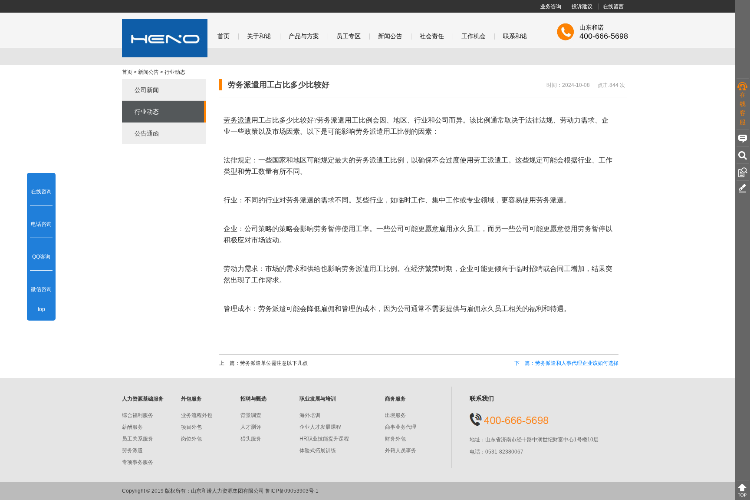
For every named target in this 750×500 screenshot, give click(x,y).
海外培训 (309, 415)
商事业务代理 (400, 427)
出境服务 (395, 415)
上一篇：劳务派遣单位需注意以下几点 (263, 363)
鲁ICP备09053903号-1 (292, 491)
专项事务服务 (137, 462)
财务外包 (395, 439)
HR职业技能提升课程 (324, 439)
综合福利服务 (137, 415)
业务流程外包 (196, 415)
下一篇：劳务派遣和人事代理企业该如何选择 (566, 363)
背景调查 (250, 415)
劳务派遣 (132, 450)
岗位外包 (191, 439)
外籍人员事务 (400, 450)
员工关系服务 (137, 439)
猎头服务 (250, 439)
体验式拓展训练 (317, 450)
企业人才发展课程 (320, 427)
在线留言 (613, 6)
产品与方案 (304, 36)
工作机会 (473, 36)
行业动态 (174, 72)
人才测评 (250, 427)
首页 (223, 36)
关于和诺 (259, 36)
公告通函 (147, 133)
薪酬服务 (132, 427)
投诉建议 (582, 6)
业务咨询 (550, 6)
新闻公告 (390, 36)
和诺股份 (164, 38)
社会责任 (432, 36)
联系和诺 (515, 36)
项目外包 (191, 427)
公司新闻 (147, 89)
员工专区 (348, 36)
